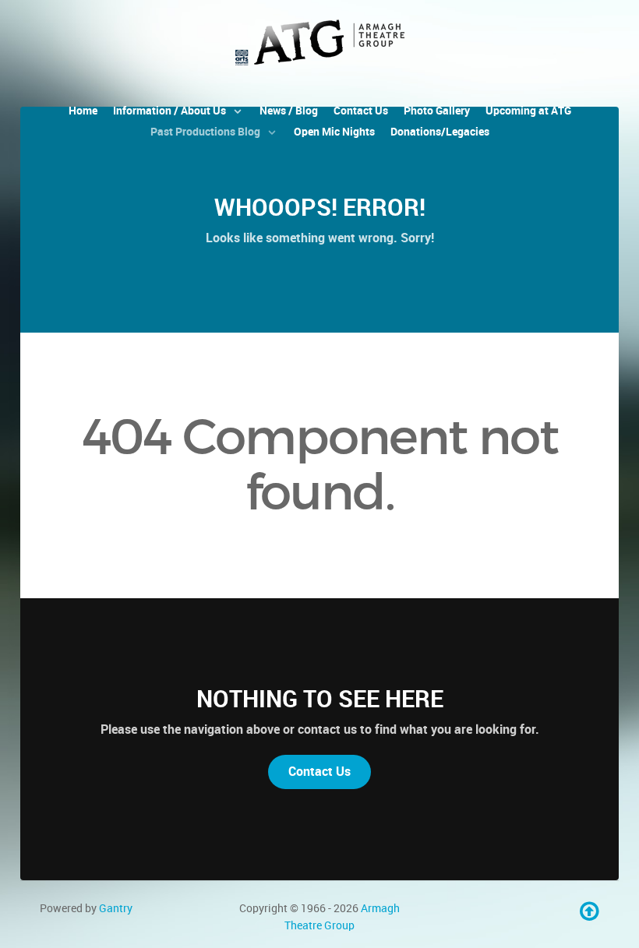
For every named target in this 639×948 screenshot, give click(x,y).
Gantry (115, 908)
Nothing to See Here (319, 699)
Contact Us (319, 771)
